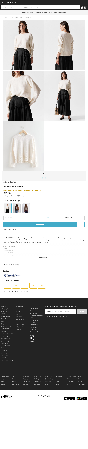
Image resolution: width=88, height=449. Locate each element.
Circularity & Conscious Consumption (34, 322)
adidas (3, 384)
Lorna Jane (15, 384)
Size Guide (69, 218)
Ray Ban (69, 384)
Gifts (46, 384)
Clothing (13, 17)
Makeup (25, 384)
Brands (3, 313)
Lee (13, 376)
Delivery (18, 309)
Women (6, 17)
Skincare (69, 379)
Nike (2, 379)
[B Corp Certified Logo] (36, 339)
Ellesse (14, 379)
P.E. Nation (81, 384)
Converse (37, 384)
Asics (2, 381)
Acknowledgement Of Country (6, 310)
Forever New (5, 376)
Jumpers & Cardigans (26, 17)
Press (2, 321)
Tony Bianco (37, 381)
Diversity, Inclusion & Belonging (36, 317)
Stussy (80, 381)
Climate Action (34, 332)
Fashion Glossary (21, 319)
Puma (79, 379)
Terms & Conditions (7, 334)
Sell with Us (4, 319)
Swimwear (59, 376)
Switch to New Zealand (20, 328)
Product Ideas (20, 322)
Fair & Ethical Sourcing (34, 328)
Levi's (57, 379)
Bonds (14, 381)
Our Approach (34, 308)
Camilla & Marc (49, 379)
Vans (79, 376)
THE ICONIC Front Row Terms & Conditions (6, 341)
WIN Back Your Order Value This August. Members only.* (44, 12)
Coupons (3, 331)
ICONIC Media (5, 316)
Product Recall (20, 324)
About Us (4, 306)
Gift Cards (19, 316)
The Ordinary (27, 381)
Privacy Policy (5, 336)
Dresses (25, 379)
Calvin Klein (70, 381)
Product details (9, 230)
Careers (3, 324)
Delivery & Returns (11, 265)
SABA (57, 384)
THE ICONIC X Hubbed (5, 356)
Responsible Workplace (34, 312)
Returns (18, 311)
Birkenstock (48, 376)
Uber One (4, 353)
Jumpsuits (48, 381)
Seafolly (36, 379)
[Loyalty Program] (84, 7)
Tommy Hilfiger (71, 376)
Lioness (58, 381)
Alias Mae (26, 376)
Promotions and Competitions (6, 327)
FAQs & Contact (20, 306)
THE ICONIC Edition (7, 360)
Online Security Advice (5, 347)
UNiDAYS (4, 350)
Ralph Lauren (38, 376)
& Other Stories (9, 182)
